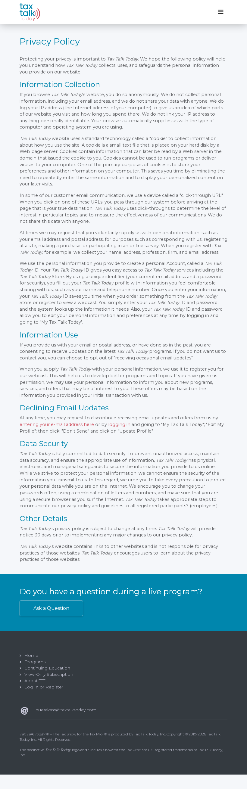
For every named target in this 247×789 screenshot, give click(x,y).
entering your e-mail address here (57, 424)
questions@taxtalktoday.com (66, 710)
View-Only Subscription (48, 674)
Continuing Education (47, 668)
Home (31, 655)
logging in (119, 424)
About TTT (34, 680)
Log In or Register (43, 687)
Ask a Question (51, 608)
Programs (34, 661)
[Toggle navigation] (220, 12)
